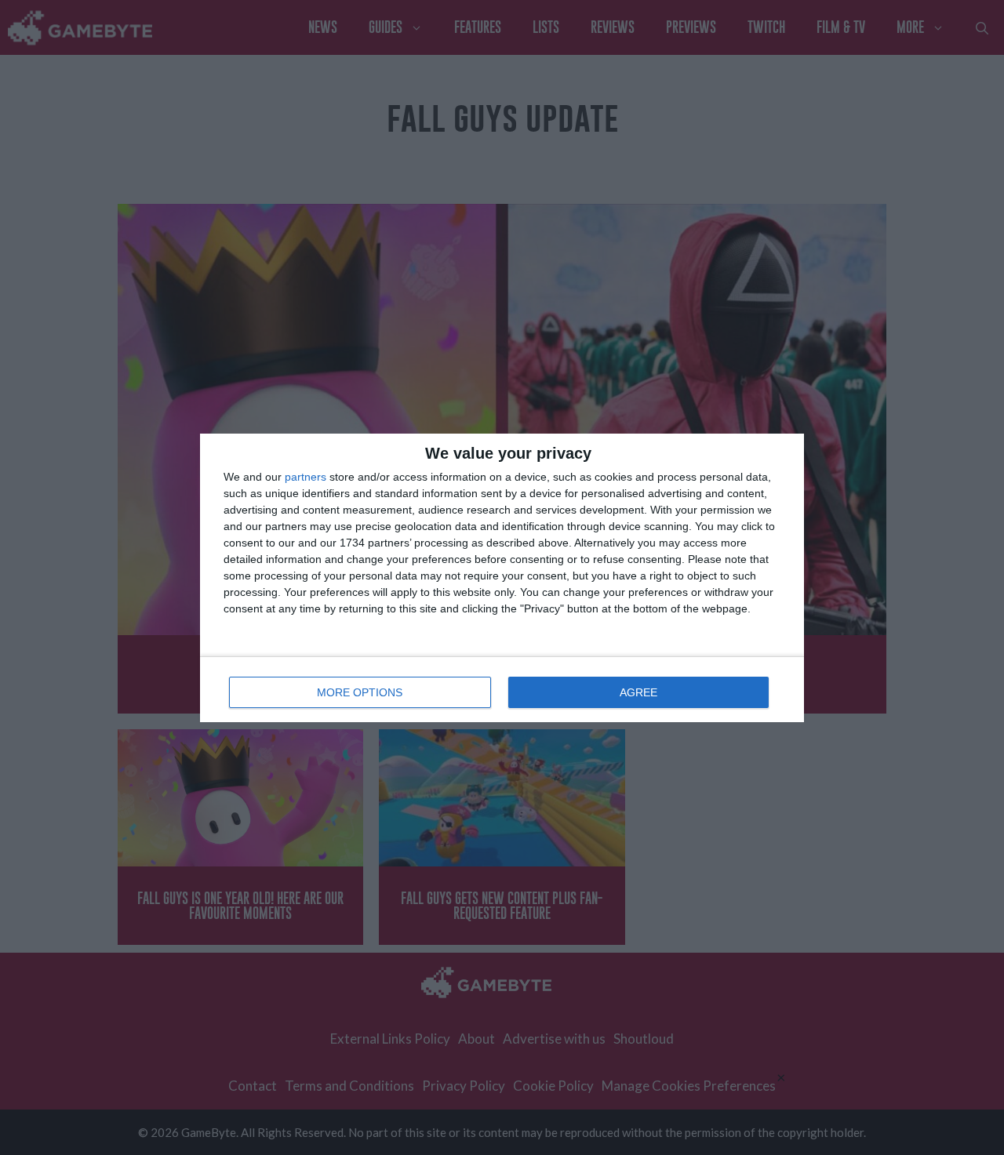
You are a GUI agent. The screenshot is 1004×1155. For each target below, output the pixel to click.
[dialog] (502, 578)
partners (305, 476)
